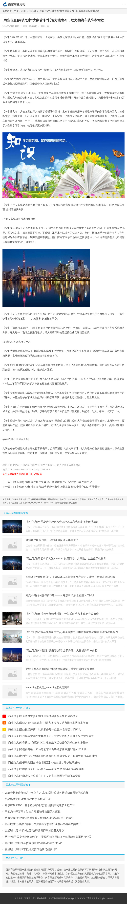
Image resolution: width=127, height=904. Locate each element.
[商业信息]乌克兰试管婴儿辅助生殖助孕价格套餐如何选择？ (42, 716)
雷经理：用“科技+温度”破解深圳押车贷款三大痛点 (34, 830)
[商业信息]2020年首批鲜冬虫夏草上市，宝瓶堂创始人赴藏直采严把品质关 (50, 736)
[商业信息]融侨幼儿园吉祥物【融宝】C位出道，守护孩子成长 (43, 762)
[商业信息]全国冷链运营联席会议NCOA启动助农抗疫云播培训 (62, 521)
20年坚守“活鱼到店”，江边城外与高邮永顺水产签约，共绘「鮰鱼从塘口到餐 (70, 576)
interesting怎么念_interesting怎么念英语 (48, 687)
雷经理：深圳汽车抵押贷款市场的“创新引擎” (31, 849)
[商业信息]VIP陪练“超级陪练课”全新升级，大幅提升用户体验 (61, 650)
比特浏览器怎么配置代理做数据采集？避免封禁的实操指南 (60, 668)
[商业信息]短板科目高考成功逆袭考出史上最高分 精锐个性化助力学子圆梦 (56, 486)
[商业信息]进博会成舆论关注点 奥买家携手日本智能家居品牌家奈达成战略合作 (72, 632)
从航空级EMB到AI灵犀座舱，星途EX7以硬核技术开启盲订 (39, 817)
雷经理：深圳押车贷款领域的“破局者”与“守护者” (33, 843)
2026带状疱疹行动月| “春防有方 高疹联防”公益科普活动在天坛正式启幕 (46, 792)
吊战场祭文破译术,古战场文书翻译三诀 (27, 799)
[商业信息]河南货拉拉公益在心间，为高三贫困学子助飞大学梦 (44, 775)
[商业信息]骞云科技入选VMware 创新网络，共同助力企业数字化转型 (66, 558)
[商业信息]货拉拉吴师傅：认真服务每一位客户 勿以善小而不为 (44, 729)
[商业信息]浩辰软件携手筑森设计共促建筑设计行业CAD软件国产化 (52, 482)
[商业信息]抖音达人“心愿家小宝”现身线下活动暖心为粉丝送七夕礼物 (47, 742)
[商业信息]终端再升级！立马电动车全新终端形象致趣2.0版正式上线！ (48, 749)
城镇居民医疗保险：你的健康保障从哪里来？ (52, 540)
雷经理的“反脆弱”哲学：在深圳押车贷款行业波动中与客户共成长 (43, 824)
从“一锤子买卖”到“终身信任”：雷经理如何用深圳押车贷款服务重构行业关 (48, 836)
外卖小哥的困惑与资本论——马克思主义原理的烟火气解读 (60, 595)
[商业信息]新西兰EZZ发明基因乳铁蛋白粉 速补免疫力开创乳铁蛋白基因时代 (52, 755)
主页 (16, 11)
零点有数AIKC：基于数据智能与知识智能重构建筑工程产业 (40, 805)
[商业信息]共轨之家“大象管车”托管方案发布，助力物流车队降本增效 (47, 722)
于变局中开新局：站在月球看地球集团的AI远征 (33, 811)
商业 (23, 11)
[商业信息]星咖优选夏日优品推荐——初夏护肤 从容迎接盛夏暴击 (45, 769)
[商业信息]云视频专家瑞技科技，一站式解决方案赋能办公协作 (62, 613)
